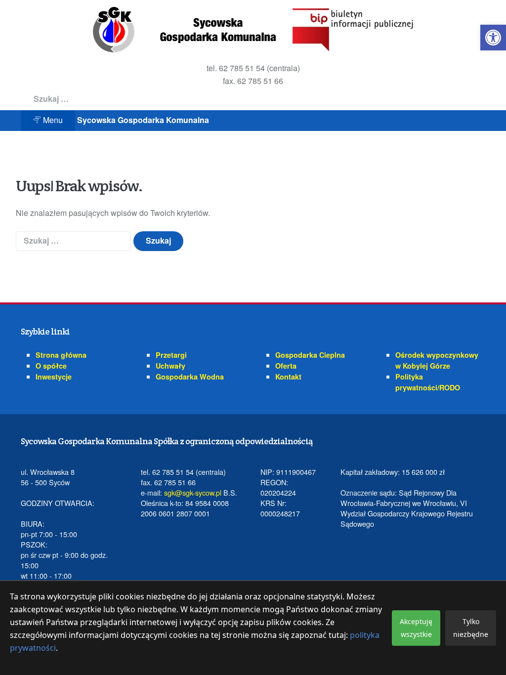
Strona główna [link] (61, 355)
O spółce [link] (51, 366)
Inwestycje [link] (54, 376)
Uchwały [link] (170, 366)
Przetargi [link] (171, 355)
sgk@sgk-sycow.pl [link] (192, 492)
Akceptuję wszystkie (416, 628)
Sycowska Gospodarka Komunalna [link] (143, 120)
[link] (493, 37)
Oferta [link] (285, 366)
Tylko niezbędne (470, 628)
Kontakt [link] (288, 376)
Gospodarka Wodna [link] (190, 376)
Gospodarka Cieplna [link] (310, 355)
